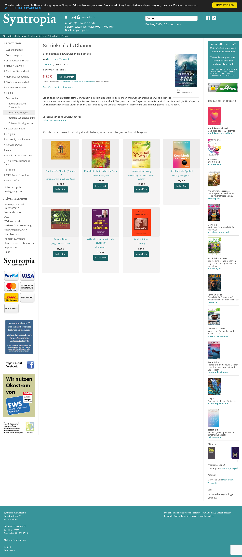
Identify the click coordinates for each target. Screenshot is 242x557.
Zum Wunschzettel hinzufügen (58, 87)
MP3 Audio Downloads (18, 175)
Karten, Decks (14, 144)
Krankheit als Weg (141, 171)
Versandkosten (13, 212)
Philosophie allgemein (20, 123)
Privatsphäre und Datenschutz (14, 206)
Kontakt (7, 547)
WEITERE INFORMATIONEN (23, 8)
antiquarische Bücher (17, 60)
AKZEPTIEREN (224, 5)
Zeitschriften (13, 180)
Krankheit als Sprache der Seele (101, 171)
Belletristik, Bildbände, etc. (18, 162)
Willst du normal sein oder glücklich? (101, 241)
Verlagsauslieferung (15, 229)
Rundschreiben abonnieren (19, 243)
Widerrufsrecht (13, 221)
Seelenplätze (60, 239)
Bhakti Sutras (141, 239)
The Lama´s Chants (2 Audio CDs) (60, 173)
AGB (6, 216)
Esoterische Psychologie (220, 494)
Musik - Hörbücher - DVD (20, 155)
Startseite (7, 36)
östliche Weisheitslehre (21, 117)
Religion (10, 134)
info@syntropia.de (78, 30)
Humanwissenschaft (17, 76)
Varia (9, 150)
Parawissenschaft (16, 87)
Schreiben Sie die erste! (55, 120)
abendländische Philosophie (17, 105)
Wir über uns (11, 234)
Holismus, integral (38, 36)
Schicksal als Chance (59, 36)
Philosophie (20, 36)
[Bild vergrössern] (186, 86)
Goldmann (48, 64)
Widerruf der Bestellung (18, 225)
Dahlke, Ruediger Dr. (101, 175)
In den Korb (64, 77)
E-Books (10, 169)
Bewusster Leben (16, 128)
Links (7, 251)
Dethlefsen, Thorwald (58, 58)
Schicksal (212, 497)
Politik (9, 92)
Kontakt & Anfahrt (14, 238)
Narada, (141, 243)
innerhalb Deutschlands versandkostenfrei (79, 81)
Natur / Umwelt (15, 65)
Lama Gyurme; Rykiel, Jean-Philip (60, 178)
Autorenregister (13, 187)
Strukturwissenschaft (18, 82)
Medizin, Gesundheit (17, 71)
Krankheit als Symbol (181, 171)
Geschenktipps (14, 49)
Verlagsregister (13, 191)
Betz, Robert (100, 247)
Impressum (10, 247)
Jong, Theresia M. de (61, 243)
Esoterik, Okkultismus (18, 139)
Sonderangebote (15, 55)
